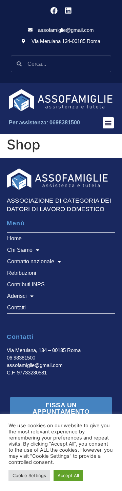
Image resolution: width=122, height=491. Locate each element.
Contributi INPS (26, 284)
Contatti (16, 307)
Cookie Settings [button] (29, 475)
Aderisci (17, 296)
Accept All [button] (68, 475)
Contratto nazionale (30, 261)
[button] (108, 122)
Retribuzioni (21, 273)
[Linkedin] (68, 10)
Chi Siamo (20, 250)
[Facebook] (54, 10)
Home (14, 238)
